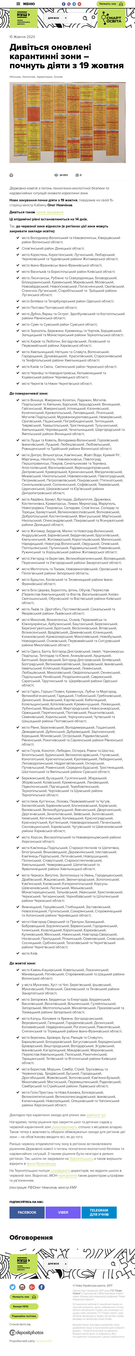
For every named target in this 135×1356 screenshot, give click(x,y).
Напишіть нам (107, 3)
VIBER (63, 1212)
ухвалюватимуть (65, 1127)
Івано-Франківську (41, 1164)
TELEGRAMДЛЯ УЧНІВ (99, 1212)
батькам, (16, 76)
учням (59, 76)
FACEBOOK (27, 1212)
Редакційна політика (24, 1316)
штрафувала (60, 1171)
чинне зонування (49, 212)
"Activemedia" (44, 1341)
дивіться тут (95, 1115)
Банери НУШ (20, 1306)
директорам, (45, 76)
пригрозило (67, 1175)
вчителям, (30, 76)
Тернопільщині (80, 1159)
